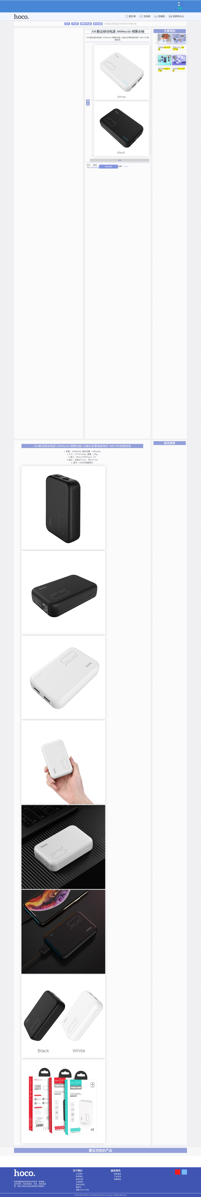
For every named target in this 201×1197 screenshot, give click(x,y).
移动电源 (98, 24)
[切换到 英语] (180, 3)
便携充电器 (86, 24)
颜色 (88, 102)
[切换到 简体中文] (182, 6)
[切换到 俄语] (180, 9)
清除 (119, 160)
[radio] (121, 73)
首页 (67, 24)
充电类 (75, 24)
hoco (126, 166)
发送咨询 (108, 167)
